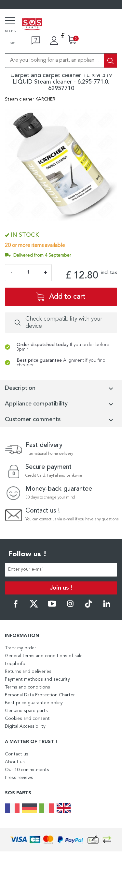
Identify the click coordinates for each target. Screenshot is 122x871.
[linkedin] (106, 606)
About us (15, 762)
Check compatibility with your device (63, 322)
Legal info (15, 663)
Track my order (20, 648)
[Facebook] (15, 606)
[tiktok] (88, 606)
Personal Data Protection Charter (40, 695)
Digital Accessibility (25, 726)
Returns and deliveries (28, 671)
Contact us (16, 754)
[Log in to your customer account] (54, 40)
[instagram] (70, 606)
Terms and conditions (27, 687)
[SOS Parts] (32, 24)
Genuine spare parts (26, 710)
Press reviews (19, 777)
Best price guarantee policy (34, 703)
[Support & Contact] (36, 40)
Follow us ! (27, 554)
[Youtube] (52, 606)
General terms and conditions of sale (44, 656)
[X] (34, 606)
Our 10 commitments (27, 770)
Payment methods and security (37, 679)
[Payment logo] (61, 840)
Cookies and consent (27, 718)
